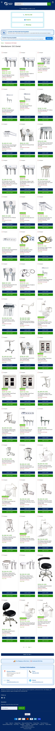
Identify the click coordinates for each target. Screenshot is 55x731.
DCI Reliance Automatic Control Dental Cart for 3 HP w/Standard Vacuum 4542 (45, 502)
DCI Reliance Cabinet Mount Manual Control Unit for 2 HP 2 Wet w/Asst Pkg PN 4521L (26, 577)
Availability (22, 724)
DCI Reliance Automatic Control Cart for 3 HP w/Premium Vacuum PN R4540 (27, 502)
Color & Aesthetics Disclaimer (27, 725)
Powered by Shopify (27, 728)
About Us (11, 723)
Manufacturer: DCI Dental (6, 77)
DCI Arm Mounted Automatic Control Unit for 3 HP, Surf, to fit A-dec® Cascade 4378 (45, 182)
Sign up (21, 708)
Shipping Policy (18, 723)
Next (29, 647)
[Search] (49, 4)
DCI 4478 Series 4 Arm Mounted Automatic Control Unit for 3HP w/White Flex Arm (9, 146)
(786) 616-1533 (35, 673)
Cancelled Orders (34, 724)
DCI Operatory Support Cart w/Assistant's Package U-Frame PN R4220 (45, 394)
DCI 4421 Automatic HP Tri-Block (45, 110)
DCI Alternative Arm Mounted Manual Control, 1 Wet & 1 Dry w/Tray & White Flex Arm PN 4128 (9, 182)
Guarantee (28, 724)
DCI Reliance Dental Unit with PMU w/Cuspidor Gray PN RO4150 (44, 623)
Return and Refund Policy (27, 723)
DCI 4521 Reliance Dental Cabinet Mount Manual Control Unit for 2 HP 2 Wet (45, 144)
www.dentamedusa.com (37, 682)
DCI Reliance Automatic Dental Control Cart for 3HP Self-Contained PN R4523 (9, 538)
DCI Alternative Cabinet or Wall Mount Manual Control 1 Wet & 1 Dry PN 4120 (27, 182)
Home (2, 43)
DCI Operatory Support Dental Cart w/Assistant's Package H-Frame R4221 (9, 431)
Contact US (42, 724)
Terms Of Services (44, 723)
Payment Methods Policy (7, 724)
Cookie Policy (48, 724)
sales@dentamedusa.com (13, 682)
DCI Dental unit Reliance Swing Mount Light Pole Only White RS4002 (45, 323)
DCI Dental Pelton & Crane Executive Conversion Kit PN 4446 (8, 321)
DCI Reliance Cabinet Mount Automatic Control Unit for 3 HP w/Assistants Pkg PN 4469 (9, 574)
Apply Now (49, 38)
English (26, 714)
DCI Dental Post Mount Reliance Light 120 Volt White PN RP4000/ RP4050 (27, 322)
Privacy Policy (36, 723)
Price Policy (16, 724)
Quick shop (10, 81)
